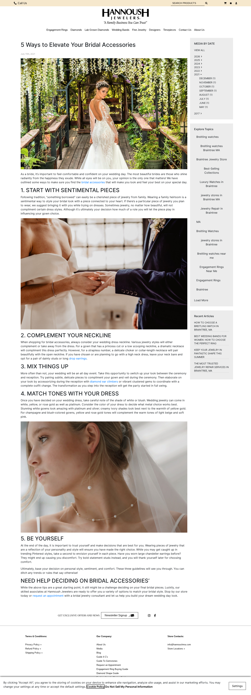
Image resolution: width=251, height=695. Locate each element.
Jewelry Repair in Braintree (211, 210)
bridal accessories (93, 182)
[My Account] (236, 3)
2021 (197, 74)
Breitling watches (207, 136)
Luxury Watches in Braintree (211, 184)
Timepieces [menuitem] (169, 29)
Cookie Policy (95, 686)
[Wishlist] (231, 3)
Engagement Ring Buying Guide (112, 669)
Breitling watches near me (211, 255)
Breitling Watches (207, 231)
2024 (197, 63)
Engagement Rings (208, 280)
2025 (197, 60)
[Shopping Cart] (225, 3)
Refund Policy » (33, 648)
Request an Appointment (108, 665)
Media (99, 648)
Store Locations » (176, 648)
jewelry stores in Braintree (211, 242)
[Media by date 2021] (201, 56)
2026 (197, 56)
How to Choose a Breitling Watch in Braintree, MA (206, 326)
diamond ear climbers (104, 381)
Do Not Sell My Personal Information (129, 686)
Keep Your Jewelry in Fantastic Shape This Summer (208, 353)
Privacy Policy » (33, 644)
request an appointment (48, 595)
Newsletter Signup (116, 615)
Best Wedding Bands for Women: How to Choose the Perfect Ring (210, 340)
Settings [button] (237, 686)
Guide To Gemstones (106, 661)
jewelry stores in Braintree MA (211, 197)
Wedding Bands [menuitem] (120, 29)
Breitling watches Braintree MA (211, 148)
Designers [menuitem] (155, 29)
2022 (197, 70)
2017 (197, 113)
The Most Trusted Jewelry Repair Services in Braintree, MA (211, 367)
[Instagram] (149, 615)
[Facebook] (155, 615)
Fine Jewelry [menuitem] (139, 29)
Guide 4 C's (102, 657)
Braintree (202, 289)
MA (198, 222)
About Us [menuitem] (199, 29)
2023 (197, 67)
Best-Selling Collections (211, 170)
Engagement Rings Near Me (212, 269)
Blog (98, 652)
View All (199, 50)
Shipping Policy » (34, 652)
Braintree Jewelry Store (211, 159)
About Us (101, 644)
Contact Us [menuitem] (185, 29)
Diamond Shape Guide (107, 673)
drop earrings (78, 358)
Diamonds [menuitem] (76, 29)
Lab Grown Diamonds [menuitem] (97, 29)
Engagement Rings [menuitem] (57, 29)
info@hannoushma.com (179, 644)
